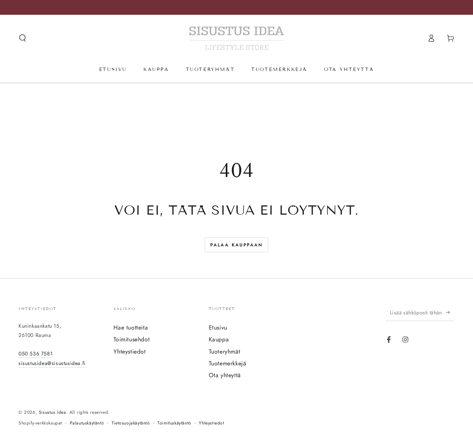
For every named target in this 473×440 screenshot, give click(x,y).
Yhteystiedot (129, 351)
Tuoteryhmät (225, 351)
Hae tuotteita (130, 327)
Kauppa (219, 339)
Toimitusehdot (131, 339)
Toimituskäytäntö (174, 423)
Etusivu (218, 327)
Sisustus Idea (52, 412)
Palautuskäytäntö (87, 423)
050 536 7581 (35, 353)
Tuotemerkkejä (227, 363)
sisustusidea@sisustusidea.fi (52, 363)
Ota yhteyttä (225, 375)
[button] (22, 38)
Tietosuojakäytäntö (131, 423)
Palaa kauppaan (236, 245)
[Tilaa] (450, 312)
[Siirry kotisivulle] (237, 38)
